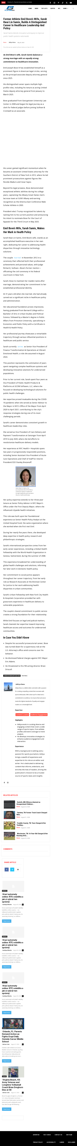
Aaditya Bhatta (7, 904)
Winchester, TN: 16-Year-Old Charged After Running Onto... (32, 835)
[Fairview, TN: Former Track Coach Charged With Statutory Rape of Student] (9, 815)
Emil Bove (24, 675)
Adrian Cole (6, 1044)
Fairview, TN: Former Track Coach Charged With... (32, 814)
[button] (73, 8)
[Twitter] (66, 2)
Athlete (5, 891)
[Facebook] (50, 2)
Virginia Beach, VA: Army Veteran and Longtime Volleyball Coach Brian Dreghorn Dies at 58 (12, 1085)
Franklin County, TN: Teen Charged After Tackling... (31, 824)
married (17, 257)
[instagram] (8, 781)
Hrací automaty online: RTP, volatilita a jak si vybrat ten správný (12, 898)
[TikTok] (62, 2)
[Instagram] (54, 2)
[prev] (39, 2)
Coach (4, 1076)
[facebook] (4, 781)
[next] (42, 2)
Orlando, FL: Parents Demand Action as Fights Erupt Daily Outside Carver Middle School (12, 1036)
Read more (7, 921)
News (4, 42)
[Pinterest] (58, 2)
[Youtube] (71, 2)
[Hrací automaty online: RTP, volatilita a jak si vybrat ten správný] (13, 886)
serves (20, 346)
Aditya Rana (12, 42)
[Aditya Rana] (8, 731)
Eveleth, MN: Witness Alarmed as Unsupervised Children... (28, 803)
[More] (18, 869)
